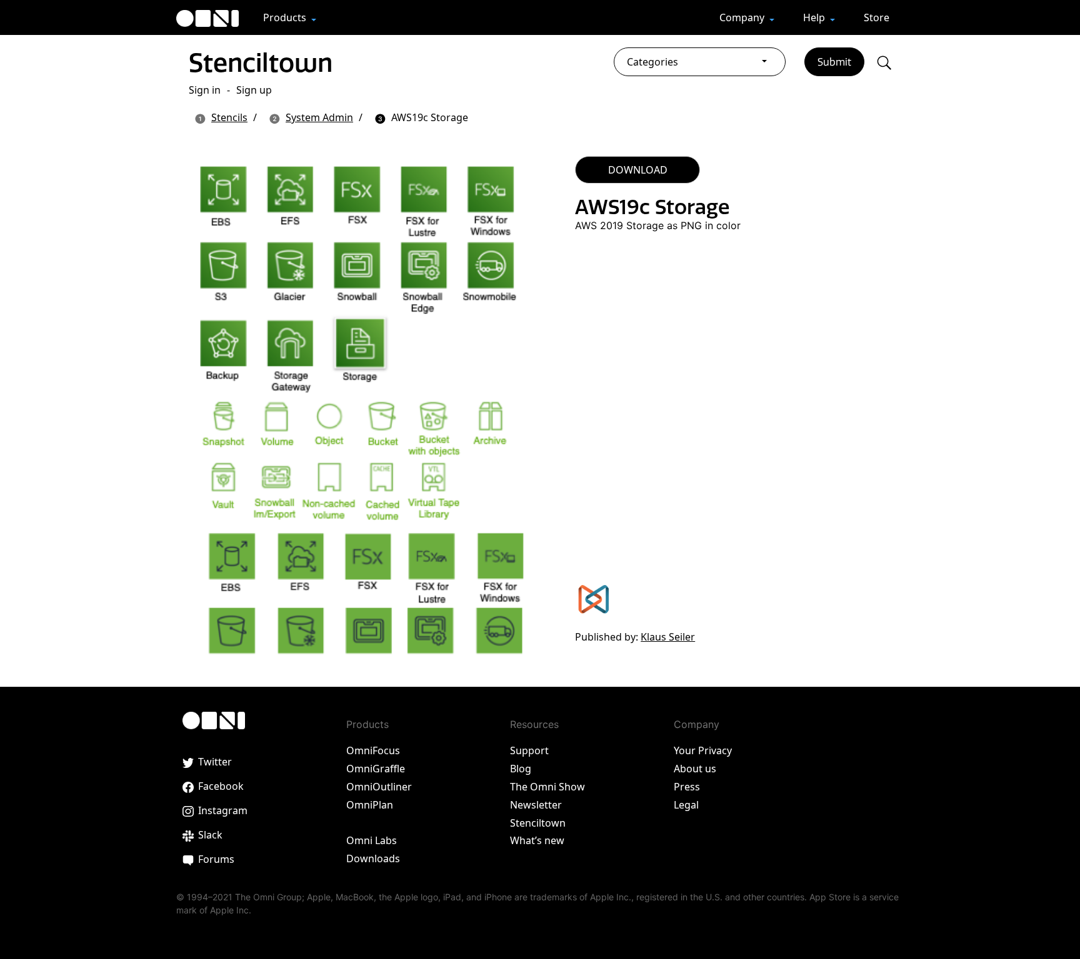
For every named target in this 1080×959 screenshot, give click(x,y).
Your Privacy (703, 750)
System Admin (319, 117)
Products (286, 17)
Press (687, 787)
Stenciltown (260, 62)
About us (695, 768)
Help (815, 17)
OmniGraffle (375, 768)
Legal (686, 805)
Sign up (254, 90)
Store (876, 17)
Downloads (373, 858)
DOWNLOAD (638, 170)
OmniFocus (373, 750)
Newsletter (536, 805)
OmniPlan (369, 805)
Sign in (205, 90)
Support (529, 750)
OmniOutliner (379, 787)
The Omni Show (547, 787)
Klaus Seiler (668, 637)
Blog (520, 768)
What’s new (537, 840)
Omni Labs (371, 840)
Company (743, 17)
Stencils (229, 117)
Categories (652, 62)
